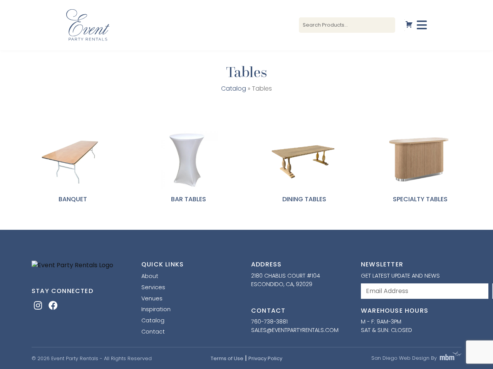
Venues (152, 298)
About (149, 276)
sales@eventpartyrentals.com (295, 330)
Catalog (233, 88)
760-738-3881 (269, 321)
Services (153, 287)
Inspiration (156, 309)
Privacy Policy (265, 358)
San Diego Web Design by (404, 358)
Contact (153, 332)
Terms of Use (227, 358)
